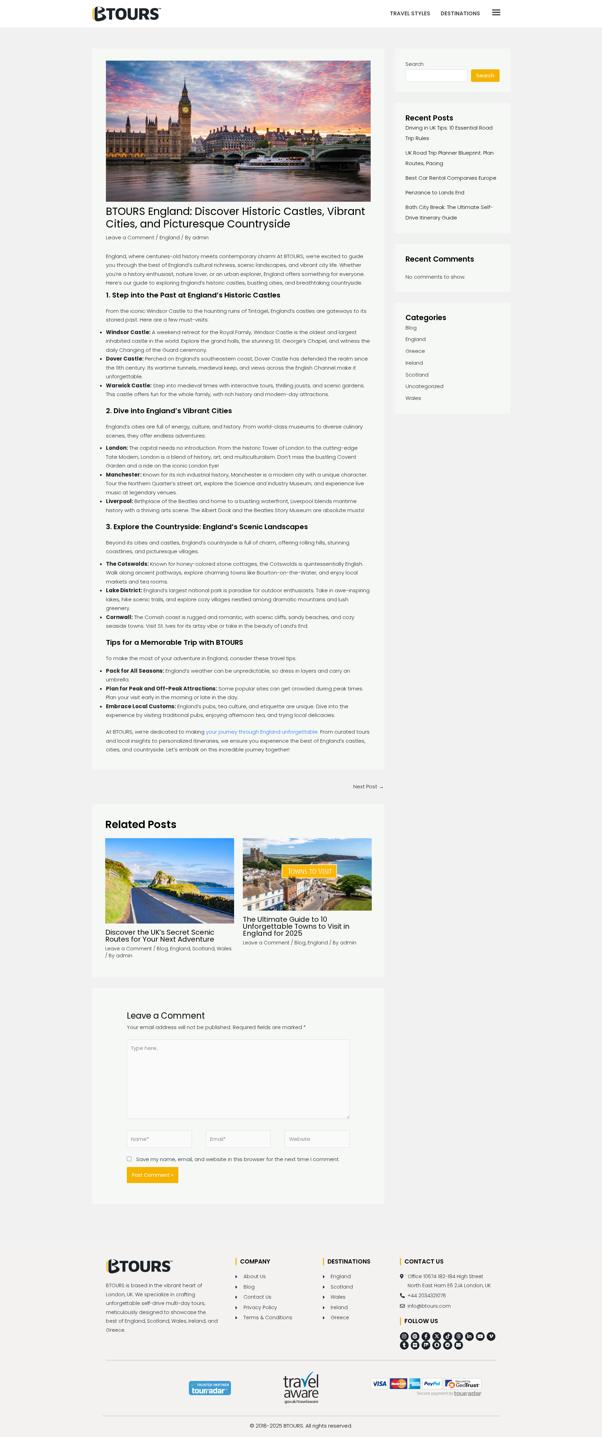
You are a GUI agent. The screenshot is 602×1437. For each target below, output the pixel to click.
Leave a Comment (130, 237)
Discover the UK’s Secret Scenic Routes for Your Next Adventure (159, 935)
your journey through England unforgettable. (262, 731)
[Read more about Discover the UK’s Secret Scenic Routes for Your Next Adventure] (169, 880)
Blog (162, 948)
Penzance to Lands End (435, 192)
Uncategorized (424, 386)
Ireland (414, 362)
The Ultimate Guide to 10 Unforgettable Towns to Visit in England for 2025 (296, 926)
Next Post (368, 786)
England (170, 237)
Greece (415, 351)
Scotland (203, 948)
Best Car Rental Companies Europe (451, 177)
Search (415, 64)
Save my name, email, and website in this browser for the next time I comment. (238, 1159)
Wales (224, 948)
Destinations (460, 13)
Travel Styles (410, 13)
